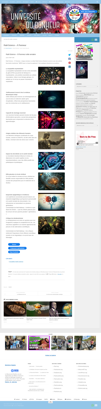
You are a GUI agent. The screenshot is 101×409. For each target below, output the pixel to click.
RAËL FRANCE (7, 7)
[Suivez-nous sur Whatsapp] (92, 39)
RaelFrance (9, 48)
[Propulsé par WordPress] (12, 405)
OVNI (87, 108)
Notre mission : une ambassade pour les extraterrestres (36, 382)
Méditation (79, 106)
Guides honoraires (91, 102)
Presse (85, 110)
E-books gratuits (39, 366)
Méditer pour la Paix (82, 108)
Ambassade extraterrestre (86, 93)
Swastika (85, 115)
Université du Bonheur (90, 117)
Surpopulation (79, 115)
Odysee (45, 1)
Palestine (93, 108)
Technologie (91, 115)
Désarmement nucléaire (92, 98)
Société (94, 113)
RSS (32, 1)
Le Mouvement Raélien (34, 372)
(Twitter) (13, 1)
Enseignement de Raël (81, 146)
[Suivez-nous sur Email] (96, 39)
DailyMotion (53, 1)
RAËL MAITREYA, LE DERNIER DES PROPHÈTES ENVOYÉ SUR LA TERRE (36, 390)
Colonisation (86, 96)
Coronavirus (81, 98)
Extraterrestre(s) (80, 100)
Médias (91, 105)
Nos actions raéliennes (40, 378)
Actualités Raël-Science (10, 39)
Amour (95, 93)
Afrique (77, 93)
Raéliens (91, 110)
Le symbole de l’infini (44, 372)
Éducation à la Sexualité (82, 118)
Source (14, 244)
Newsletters (31, 378)
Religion (79, 111)
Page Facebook (14, 252)
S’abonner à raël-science (17, 248)
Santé (82, 113)
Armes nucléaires (80, 95)
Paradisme (79, 110)
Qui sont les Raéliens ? (34, 386)
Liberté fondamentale (81, 105)
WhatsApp (61, 1)
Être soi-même (90, 118)
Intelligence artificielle (80, 103)
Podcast (68, 1)
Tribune (79, 117)
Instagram (26, 1)
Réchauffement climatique (87, 111)
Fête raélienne (87, 100)
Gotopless (92, 100)
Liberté (93, 103)
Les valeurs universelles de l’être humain (37, 375)
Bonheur (87, 95)
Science (88, 113)
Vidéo (77, 118)
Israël (86, 103)
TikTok (19, 1)
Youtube (39, 1)
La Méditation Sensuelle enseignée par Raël (38, 369)
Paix (90, 108)
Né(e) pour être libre (79, 148)
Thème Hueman (21, 405)
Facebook (5, 1)
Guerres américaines (79, 101)
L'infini (89, 103)
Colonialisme (79, 96)
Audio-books (31, 366)
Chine (93, 95)
